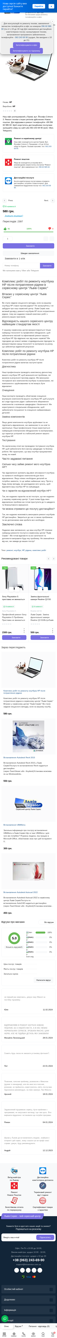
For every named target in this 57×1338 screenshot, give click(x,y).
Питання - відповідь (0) (39, 1326)
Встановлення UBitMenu (14, 825)
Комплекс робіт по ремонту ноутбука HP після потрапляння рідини (24, 692)
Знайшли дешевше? (13, 216)
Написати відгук (43, 980)
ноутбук (17, 550)
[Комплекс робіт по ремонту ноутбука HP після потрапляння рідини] (28, 67)
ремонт (10, 550)
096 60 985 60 (44, 167)
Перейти (38, 6)
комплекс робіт (39, 550)
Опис (6, 1326)
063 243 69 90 (21, 37)
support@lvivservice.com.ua (28, 1264)
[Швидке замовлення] (17, 589)
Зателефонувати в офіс (26, 45)
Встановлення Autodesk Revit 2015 (19, 757)
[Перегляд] (11, 589)
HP (23, 550)
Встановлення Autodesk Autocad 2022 (20, 892)
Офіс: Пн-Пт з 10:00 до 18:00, (28, 1248)
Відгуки (19, 1326)
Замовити (47, 266)
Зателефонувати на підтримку (26, 51)
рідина (28, 550)
